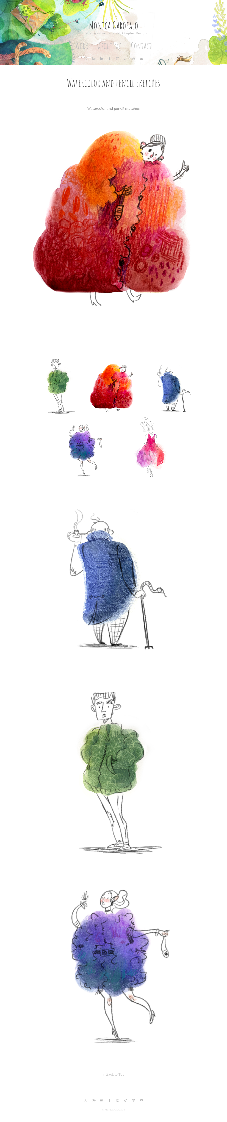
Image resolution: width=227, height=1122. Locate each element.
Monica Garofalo (113, 25)
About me (109, 45)
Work (82, 45)
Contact (141, 45)
